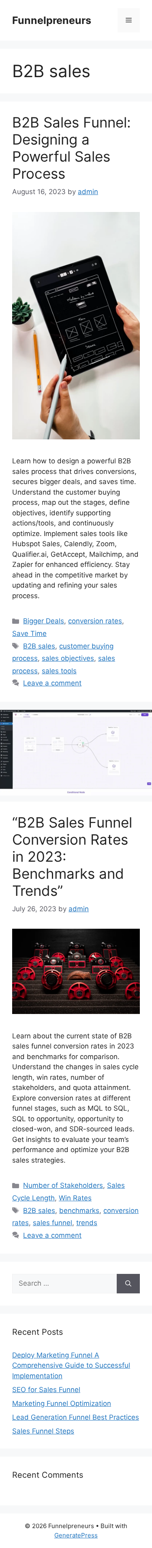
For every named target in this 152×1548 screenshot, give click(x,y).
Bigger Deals (43, 621)
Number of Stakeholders (63, 1185)
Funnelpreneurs (51, 20)
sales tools (59, 671)
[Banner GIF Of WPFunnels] (76, 793)
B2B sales (39, 646)
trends (86, 1223)
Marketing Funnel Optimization (61, 1403)
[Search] (128, 1283)
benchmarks (79, 1210)
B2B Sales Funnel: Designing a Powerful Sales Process (71, 148)
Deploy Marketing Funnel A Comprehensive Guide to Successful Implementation (71, 1365)
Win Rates (75, 1198)
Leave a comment (52, 683)
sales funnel (52, 1223)
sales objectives (68, 658)
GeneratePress (76, 1535)
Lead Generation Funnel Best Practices (75, 1417)
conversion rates (95, 621)
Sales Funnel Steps (43, 1431)
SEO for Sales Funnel (46, 1390)
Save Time (29, 633)
